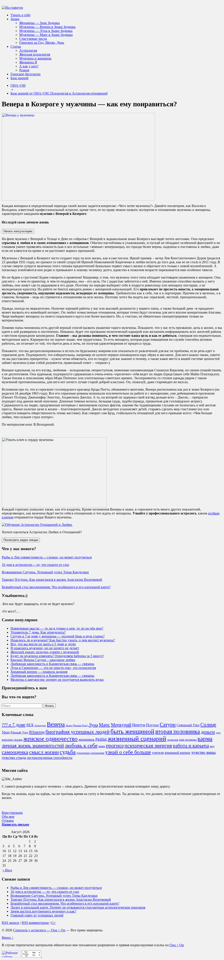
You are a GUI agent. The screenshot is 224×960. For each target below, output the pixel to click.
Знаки (14, 19)
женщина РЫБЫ (93, 739)
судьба (68, 752)
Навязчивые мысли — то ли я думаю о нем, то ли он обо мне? (56, 628)
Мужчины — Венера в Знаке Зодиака (47, 27)
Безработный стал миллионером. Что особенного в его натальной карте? (56, 587)
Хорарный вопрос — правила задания (38, 672)
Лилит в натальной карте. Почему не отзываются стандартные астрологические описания (77, 907)
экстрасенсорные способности (49, 758)
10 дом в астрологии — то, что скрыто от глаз (44, 891)
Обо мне (8, 816)
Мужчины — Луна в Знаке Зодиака (45, 31)
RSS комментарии (35, 923)
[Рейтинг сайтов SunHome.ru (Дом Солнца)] (11, 956)
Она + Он (177, 945)
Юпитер (37, 732)
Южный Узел (19, 732)
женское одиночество (50, 738)
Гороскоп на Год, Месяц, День (41, 42)
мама (101, 746)
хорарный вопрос (177, 753)
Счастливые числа (33, 38)
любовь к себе (81, 745)
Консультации (12, 812)
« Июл (7, 870)
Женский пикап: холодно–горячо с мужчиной (44, 652)
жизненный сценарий (137, 738)
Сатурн (168, 724)
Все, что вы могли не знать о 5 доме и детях (43, 644)
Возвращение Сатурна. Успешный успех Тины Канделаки (45, 572)
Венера (56, 724)
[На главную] (12, 7)
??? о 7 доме (13, 724)
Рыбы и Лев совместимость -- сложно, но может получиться (47, 557)
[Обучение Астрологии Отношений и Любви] (37, 525)
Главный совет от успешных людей (36, 915)
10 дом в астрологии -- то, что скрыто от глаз (35, 565)
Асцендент (40, 725)
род (212, 746)
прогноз (115, 745)
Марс (104, 724)
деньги (208, 732)
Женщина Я (28, 62)
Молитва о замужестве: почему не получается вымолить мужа (56, 679)
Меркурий (121, 724)
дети (218, 733)
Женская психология (34, 54)
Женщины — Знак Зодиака (39, 23)
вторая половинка (177, 731)
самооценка (15, 752)
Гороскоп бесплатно (25, 74)
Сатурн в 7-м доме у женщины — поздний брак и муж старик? (57, 636)
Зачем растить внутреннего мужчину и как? (43, 911)
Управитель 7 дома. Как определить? (38, 632)
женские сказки (12, 739)
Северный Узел (188, 725)
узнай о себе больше (128, 752)
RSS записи (10, 923)
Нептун (138, 725)
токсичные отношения (90, 753)
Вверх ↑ (8, 937)
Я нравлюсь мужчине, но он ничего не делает (44, 648)
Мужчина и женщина (35, 58)
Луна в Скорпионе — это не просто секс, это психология (53, 668)
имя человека (188, 739)
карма (205, 738)
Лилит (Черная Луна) (77, 725)
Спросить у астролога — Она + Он (39, 930)
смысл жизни (44, 752)
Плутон (152, 725)
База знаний (19, 78)
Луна (93, 724)
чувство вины (203, 752)
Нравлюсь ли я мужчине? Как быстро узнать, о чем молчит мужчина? (62, 640)
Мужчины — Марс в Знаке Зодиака (46, 35)
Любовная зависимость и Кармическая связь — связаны (52, 664)
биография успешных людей (78, 732)
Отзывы (8, 820)
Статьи (15, 46)
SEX (30, 725)
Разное (24, 70)
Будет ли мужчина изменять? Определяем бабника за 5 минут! (57, 656)
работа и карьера (191, 745)
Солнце (208, 724)
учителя (158, 753)
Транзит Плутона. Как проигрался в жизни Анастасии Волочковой (52, 579)
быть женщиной (132, 731)
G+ (53, 923)
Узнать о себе (20, 15)
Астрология (28, 50)
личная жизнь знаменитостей (33, 745)
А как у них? (28, 66)
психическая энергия (148, 745)
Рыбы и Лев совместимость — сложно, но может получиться (56, 888)
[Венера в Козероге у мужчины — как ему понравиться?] (78, 199)
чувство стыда (14, 757)
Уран (6, 732)
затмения (172, 739)
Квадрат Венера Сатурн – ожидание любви (42, 660)
